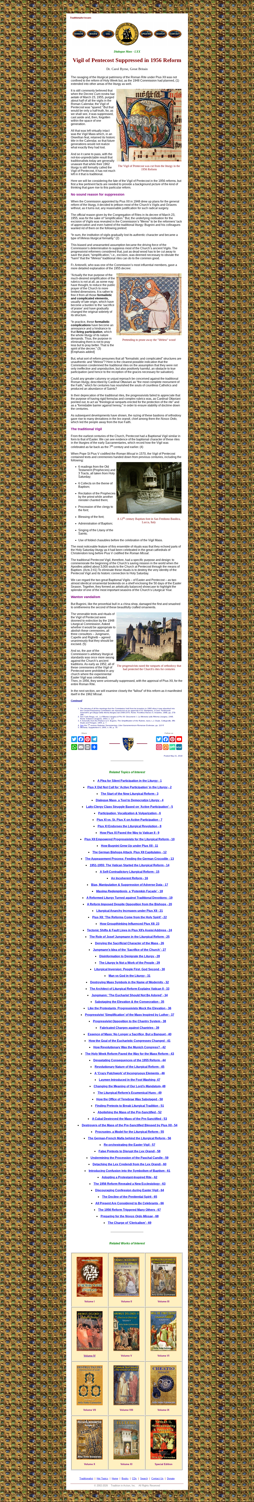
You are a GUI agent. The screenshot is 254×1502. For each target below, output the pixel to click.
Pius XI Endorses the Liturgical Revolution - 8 (129, 826)
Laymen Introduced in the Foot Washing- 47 (129, 1079)
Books (125, 1478)
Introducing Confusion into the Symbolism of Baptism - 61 (129, 1170)
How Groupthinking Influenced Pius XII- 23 (129, 923)
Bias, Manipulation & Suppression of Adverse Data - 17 (129, 884)
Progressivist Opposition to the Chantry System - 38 (129, 1021)
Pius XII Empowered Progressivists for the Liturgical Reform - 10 (129, 839)
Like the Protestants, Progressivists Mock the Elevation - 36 (129, 1008)
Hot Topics (102, 1478)
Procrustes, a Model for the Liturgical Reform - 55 (129, 1131)
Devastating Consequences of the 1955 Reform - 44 (129, 1060)
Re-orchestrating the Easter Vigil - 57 (129, 1144)
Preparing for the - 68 (130, 1216)
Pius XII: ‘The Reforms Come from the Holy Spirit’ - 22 (129, 917)
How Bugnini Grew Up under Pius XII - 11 (129, 845)
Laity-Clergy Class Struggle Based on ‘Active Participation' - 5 (129, 806)
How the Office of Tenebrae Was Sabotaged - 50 (129, 1099)
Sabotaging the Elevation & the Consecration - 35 (129, 1001)
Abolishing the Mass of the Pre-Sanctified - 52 (130, 1112)
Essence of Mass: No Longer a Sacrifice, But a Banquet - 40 (129, 1034)
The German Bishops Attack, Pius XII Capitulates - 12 (129, 852)
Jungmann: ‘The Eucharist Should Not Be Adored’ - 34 (129, 995)
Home (115, 1478)
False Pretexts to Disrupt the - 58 (129, 1151)
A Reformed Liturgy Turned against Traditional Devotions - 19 (129, 897)
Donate (171, 1478)
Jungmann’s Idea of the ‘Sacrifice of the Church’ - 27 (129, 949)
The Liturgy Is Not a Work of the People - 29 (129, 962)
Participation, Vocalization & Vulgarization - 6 (129, 813)
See (82, 725)
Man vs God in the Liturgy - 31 (129, 975)
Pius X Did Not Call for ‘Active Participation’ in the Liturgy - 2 (129, 787)
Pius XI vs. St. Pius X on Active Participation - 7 (129, 819)
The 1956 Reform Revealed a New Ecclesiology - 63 (129, 1183)
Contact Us (157, 1478)
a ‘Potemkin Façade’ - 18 (129, 891)
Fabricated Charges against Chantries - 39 (129, 1027)
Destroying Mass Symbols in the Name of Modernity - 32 (129, 982)
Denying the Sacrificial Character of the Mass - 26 (129, 943)
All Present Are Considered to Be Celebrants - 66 (129, 1203)
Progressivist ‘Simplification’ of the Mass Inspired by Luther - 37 (129, 1014)
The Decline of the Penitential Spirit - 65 (129, 1196)
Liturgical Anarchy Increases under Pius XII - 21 (129, 910)
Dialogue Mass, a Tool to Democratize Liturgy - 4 (129, 800)
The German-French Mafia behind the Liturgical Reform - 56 (129, 1138)
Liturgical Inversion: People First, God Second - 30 (129, 969)
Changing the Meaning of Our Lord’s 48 (129, 1086)
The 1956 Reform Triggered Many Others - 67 (129, 1209)
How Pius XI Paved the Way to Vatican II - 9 (129, 832)
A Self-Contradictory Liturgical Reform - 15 (129, 871)
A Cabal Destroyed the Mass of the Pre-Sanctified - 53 (129, 1118)
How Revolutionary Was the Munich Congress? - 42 (129, 1047)
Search (144, 1478)
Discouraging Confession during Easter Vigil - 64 (129, 1190)
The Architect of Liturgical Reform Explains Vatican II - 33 (129, 988)
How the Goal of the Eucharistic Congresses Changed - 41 (130, 1040)
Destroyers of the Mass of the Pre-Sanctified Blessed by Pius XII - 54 (129, 1125)
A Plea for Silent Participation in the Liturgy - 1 (129, 780)
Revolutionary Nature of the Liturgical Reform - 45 (129, 1066)
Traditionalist (86, 1478)
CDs (134, 1478)
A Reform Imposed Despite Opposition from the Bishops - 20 (129, 904)
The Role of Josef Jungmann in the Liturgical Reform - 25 (129, 936)
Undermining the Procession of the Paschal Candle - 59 (129, 1157)
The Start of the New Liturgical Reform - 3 (129, 793)
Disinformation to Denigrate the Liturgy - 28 (129, 956)
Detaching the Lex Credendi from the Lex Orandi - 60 (129, 1164)
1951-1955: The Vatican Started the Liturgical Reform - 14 (129, 865)
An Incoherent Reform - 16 (129, 878)
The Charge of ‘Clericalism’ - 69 (129, 1222)
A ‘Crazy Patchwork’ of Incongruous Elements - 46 (129, 1073)
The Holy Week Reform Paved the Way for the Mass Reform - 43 (129, 1053)
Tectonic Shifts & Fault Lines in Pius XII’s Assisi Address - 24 (129, 930)
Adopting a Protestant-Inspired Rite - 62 (129, 1177)
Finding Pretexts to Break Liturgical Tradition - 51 (129, 1105)
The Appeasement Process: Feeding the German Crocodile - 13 (129, 858)
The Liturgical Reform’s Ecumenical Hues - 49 (130, 1092)
